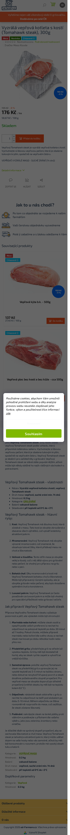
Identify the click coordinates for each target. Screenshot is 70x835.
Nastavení (33, 423)
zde (8, 413)
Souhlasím (33, 434)
